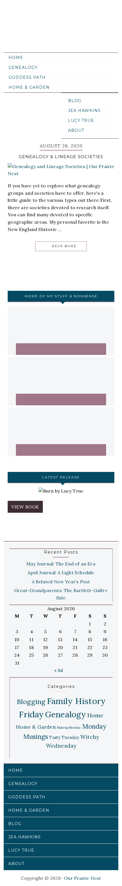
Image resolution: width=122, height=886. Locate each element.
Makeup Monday (69, 728)
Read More (64, 246)
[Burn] (61, 491)
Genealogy (65, 714)
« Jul (58, 670)
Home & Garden (36, 727)
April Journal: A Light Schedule (61, 572)
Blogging (31, 701)
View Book (25, 507)
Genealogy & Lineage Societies (61, 156)
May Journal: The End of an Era (60, 564)
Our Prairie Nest (59, 31)
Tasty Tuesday (64, 737)
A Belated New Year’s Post (61, 581)
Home (95, 715)
